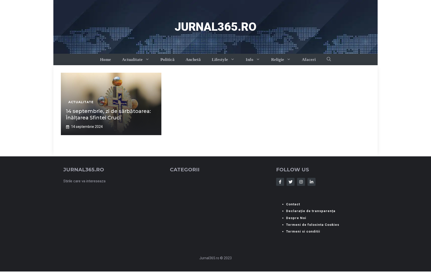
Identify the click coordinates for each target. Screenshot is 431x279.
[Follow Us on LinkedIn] (312, 182)
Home (105, 59)
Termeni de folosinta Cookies (312, 225)
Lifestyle (220, 59)
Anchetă (193, 59)
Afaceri (309, 59)
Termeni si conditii (303, 231)
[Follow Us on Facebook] (280, 182)
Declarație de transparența (310, 211)
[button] (328, 59)
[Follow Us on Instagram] (301, 182)
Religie (277, 59)
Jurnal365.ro (215, 26)
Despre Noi (296, 218)
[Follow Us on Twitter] (291, 182)
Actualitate (132, 59)
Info (249, 59)
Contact (293, 204)
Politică (167, 59)
